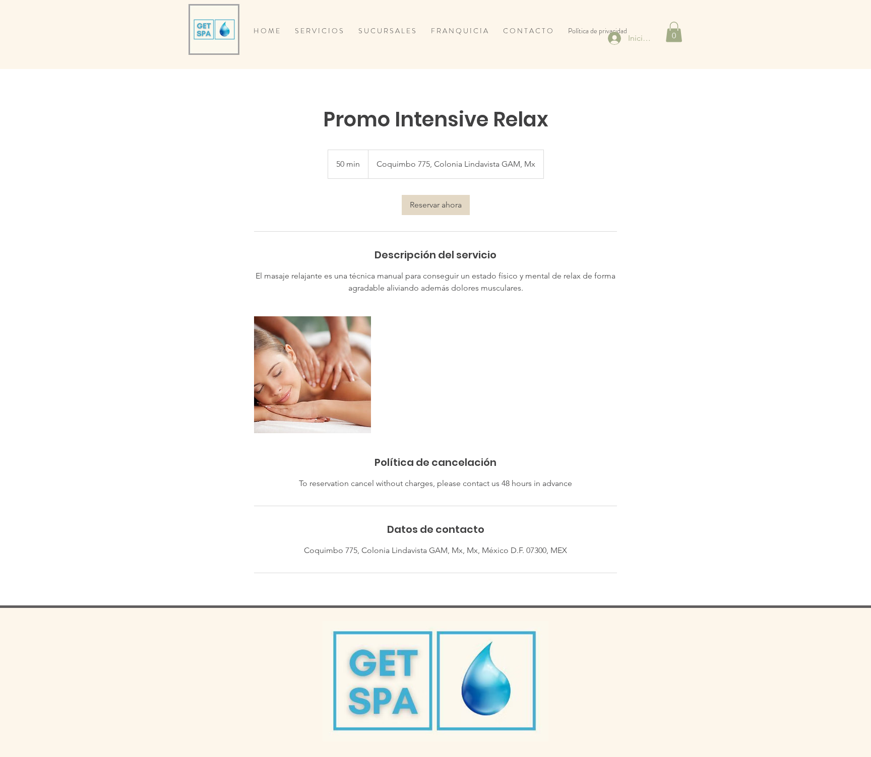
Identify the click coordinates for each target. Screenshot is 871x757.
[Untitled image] (312, 374)
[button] (673, 32)
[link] (436, 205)
